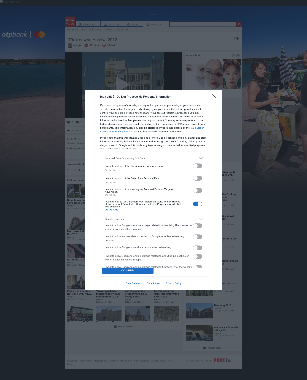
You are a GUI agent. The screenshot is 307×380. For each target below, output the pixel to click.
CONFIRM (127, 270)
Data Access (153, 283)
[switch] (197, 165)
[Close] (215, 97)
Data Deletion (133, 283)
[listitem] (153, 158)
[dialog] (153, 190)
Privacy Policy (173, 283)
